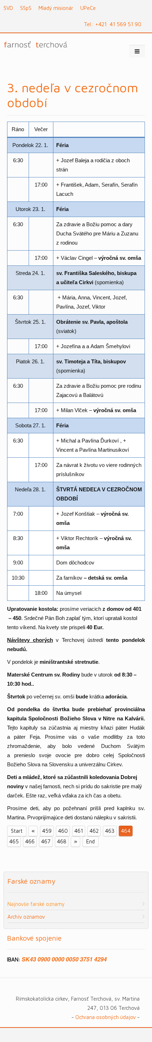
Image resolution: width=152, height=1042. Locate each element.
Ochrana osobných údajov (105, 1017)
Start (17, 831)
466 (30, 841)
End (90, 841)
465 (14, 841)
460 (63, 831)
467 (46, 841)
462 (94, 831)
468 (61, 841)
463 (110, 831)
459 (47, 831)
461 (78, 831)
